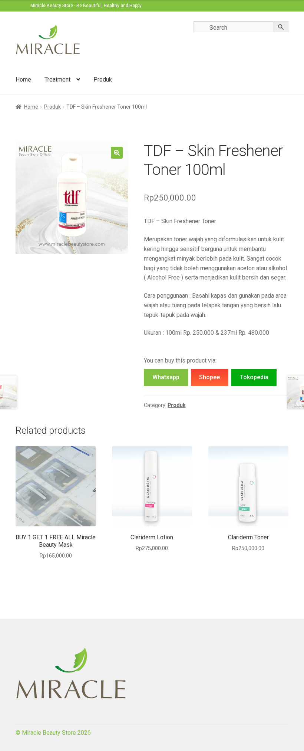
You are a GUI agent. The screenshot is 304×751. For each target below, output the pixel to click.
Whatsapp (165, 377)
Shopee (209, 377)
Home (23, 79)
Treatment (57, 79)
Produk (102, 79)
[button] (117, 153)
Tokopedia (254, 377)
